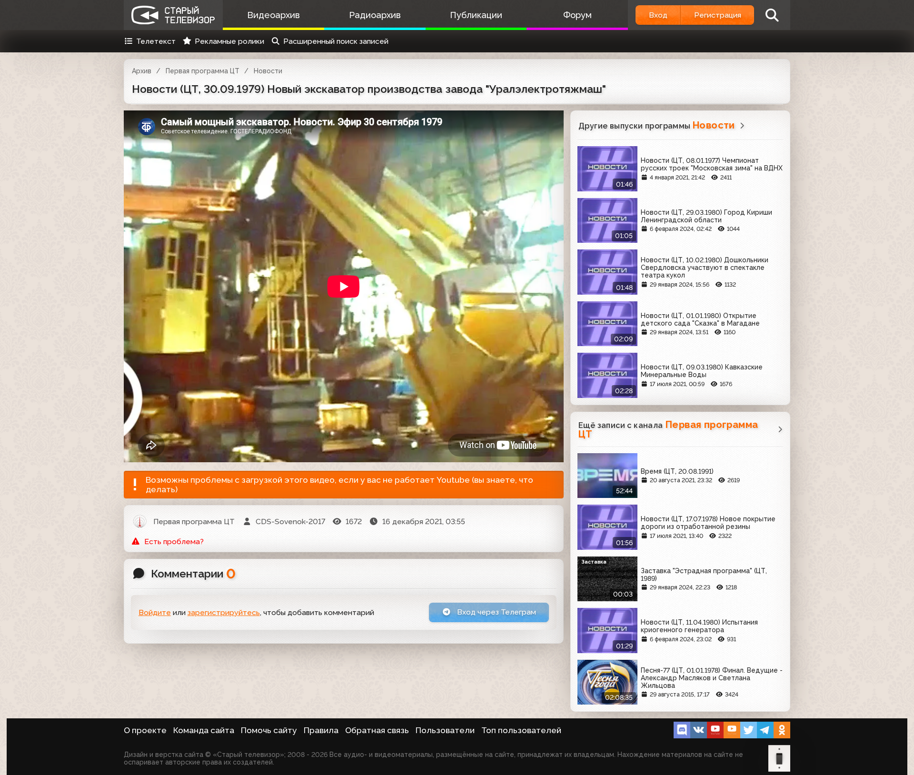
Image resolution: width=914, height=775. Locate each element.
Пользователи (445, 730)
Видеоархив (273, 15)
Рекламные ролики (229, 41)
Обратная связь (377, 730)
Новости (268, 71)
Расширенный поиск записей (335, 41)
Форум (577, 15)
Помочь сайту (269, 730)
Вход (658, 15)
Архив (141, 71)
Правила (321, 730)
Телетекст (156, 41)
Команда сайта (203, 730)
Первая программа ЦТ (202, 71)
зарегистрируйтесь (224, 612)
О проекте (145, 730)
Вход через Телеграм (495, 611)
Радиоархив (375, 15)
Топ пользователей (521, 730)
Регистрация (717, 15)
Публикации (476, 15)
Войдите (155, 612)
